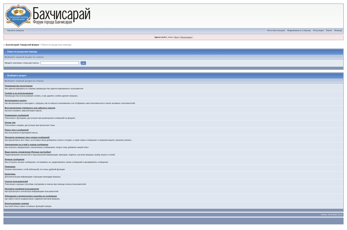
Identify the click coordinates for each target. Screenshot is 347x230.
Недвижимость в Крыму (299, 30)
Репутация (318, 30)
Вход (177, 37)
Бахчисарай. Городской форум (22, 45)
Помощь (338, 30)
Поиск (329, 30)
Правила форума (15, 30)
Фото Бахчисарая (276, 30)
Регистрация (186, 37)
